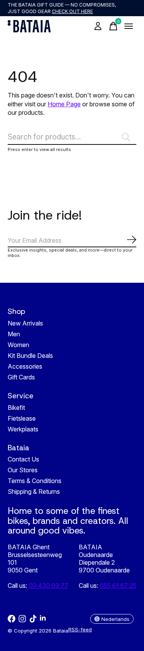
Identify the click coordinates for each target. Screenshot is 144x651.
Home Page (64, 104)
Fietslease (22, 418)
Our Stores (23, 470)
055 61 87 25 (118, 585)
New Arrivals (25, 323)
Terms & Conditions (34, 481)
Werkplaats (23, 429)
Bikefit (16, 407)
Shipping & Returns (34, 491)
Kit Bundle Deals (30, 355)
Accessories (25, 366)
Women (18, 345)
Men (14, 334)
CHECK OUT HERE (72, 11)
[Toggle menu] (128, 26)
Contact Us (23, 459)
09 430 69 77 (48, 585)
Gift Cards (21, 377)
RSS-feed (80, 629)
